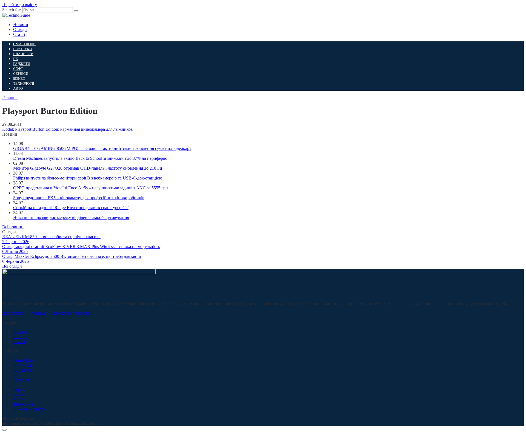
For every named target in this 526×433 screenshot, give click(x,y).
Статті (19, 34)
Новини (20, 24)
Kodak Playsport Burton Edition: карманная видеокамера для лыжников (67, 129)
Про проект (13, 313)
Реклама (38, 313)
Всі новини (13, 226)
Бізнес (19, 78)
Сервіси (20, 74)
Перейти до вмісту (19, 4)
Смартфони (24, 44)
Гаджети (21, 64)
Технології (23, 83)
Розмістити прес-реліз (71, 313)
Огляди (20, 29)
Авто (18, 88)
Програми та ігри (29, 409)
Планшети (23, 54)
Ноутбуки (22, 49)
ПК (15, 59)
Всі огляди (12, 266)
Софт (18, 69)
